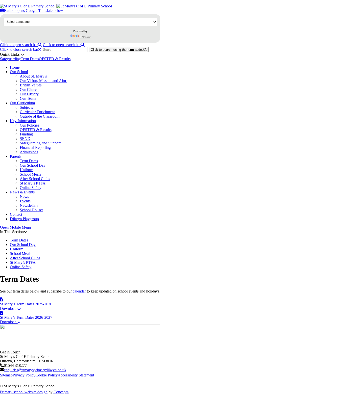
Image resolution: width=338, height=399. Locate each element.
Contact (16, 214)
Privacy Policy (24, 375)
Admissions (29, 152)
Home (15, 67)
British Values (31, 85)
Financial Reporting (35, 147)
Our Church (29, 89)
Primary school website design (24, 392)
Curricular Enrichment (37, 112)
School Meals (30, 174)
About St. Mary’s (33, 76)
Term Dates (30, 59)
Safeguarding (10, 59)
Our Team (28, 98)
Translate (85, 37)
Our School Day (33, 165)
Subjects (26, 107)
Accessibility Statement (76, 375)
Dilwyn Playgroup (24, 219)
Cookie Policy (46, 375)
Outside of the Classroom (39, 116)
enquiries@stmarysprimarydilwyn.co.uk (35, 370)
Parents (15, 156)
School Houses (31, 210)
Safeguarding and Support (40, 143)
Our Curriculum (22, 103)
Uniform (26, 170)
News (24, 196)
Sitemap (6, 375)
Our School (19, 72)
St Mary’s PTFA (33, 183)
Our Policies (29, 125)
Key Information (23, 121)
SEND (25, 138)
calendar (79, 291)
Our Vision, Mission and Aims (43, 81)
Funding (26, 134)
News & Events (22, 192)
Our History (29, 94)
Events (25, 201)
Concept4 (61, 392)
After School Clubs (35, 179)
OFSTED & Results (55, 59)
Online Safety (30, 188)
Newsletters (29, 205)
